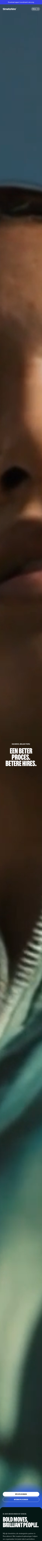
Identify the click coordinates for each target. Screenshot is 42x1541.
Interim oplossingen (21, 1499)
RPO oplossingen (21, 1494)
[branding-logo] (9, 9)
